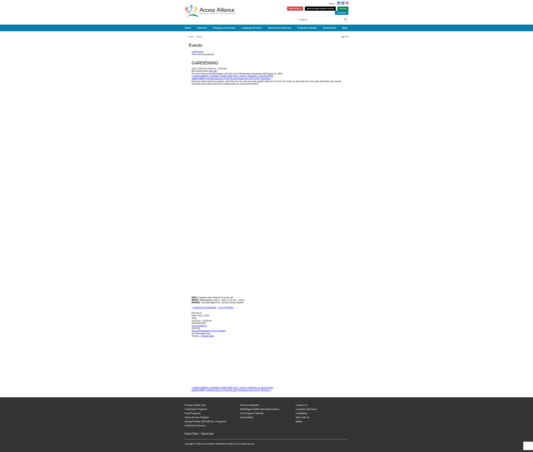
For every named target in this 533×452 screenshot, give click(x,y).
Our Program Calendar (252, 413)
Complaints (301, 413)
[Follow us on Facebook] (338, 3)
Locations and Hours (306, 409)
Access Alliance (199, 326)
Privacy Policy (192, 433)
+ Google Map (207, 336)
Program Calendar (307, 28)
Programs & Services (224, 28)
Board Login (208, 433)
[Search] (345, 19)
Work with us (295, 8)
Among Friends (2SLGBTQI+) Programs (205, 421)
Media (299, 421)
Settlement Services (195, 425)
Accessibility (246, 417)
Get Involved (329, 28)
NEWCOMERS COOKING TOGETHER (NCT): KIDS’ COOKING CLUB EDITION (232, 76)
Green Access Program (197, 417)
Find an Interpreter (249, 405)
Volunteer (341, 13)
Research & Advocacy (279, 28)
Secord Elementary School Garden (209, 331)
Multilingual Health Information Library (259, 409)
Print (346, 37)
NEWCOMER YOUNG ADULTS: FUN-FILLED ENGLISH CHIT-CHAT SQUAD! (231, 78)
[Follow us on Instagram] (346, 3)
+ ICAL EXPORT (225, 307)
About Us (202, 28)
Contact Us (301, 405)
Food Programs (193, 413)
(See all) (213, 71)
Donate (342, 8)
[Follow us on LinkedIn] (342, 3)
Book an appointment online (320, 8)
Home (188, 28)
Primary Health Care (195, 405)
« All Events (197, 52)
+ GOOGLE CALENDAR (204, 307)
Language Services (252, 28)
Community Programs (196, 409)
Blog (344, 28)
